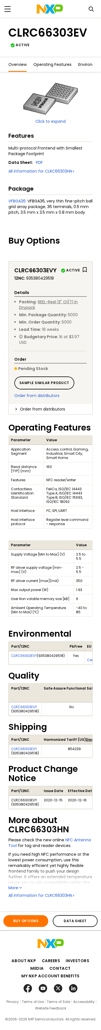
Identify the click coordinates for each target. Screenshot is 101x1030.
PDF (39, 162)
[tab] (50, 409)
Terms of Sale (58, 1001)
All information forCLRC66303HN (40, 171)
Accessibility (84, 1001)
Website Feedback (50, 1008)
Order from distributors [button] (42, 409)
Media (37, 968)
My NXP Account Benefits (50, 976)
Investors (77, 961)
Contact (60, 968)
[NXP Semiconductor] (50, 9)
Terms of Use (33, 1001)
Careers (51, 961)
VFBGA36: (17, 201)
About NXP (24, 961)
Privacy (12, 1001)
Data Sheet (75, 920)
